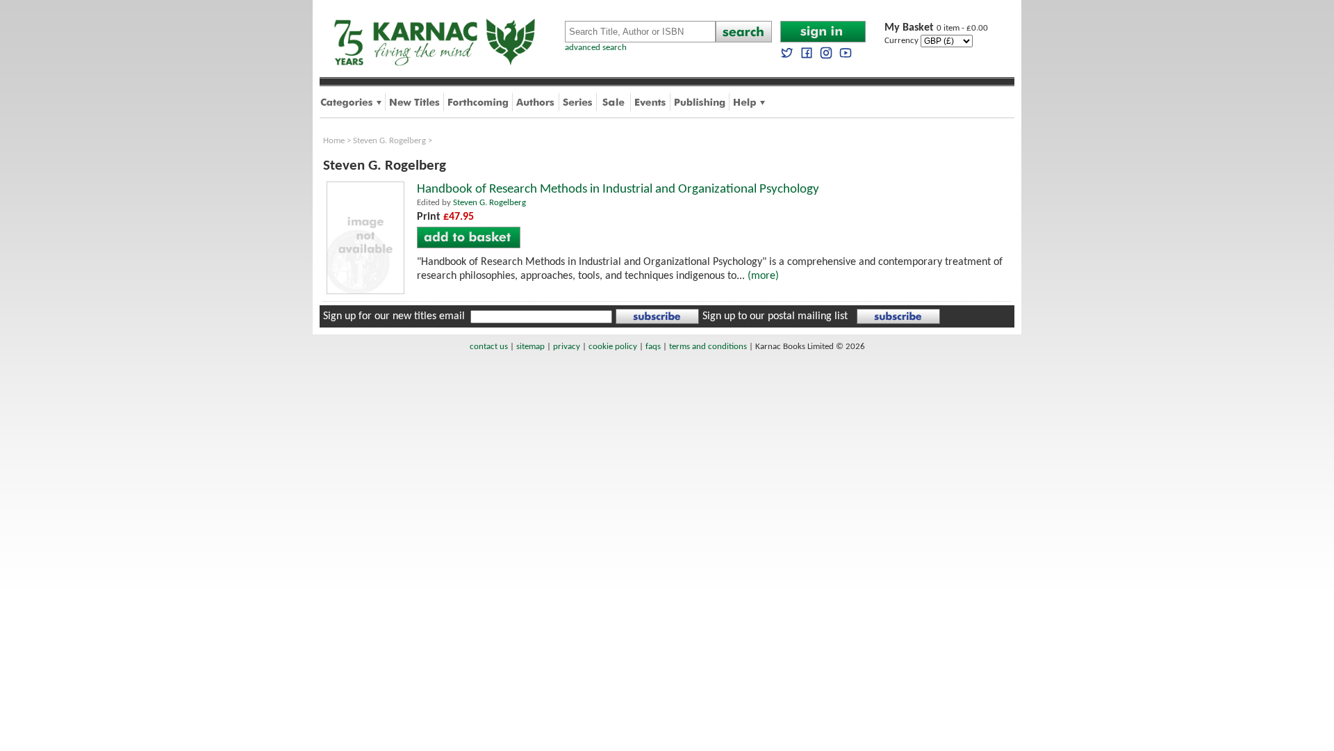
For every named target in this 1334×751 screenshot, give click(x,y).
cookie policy (612, 346)
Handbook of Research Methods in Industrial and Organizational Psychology (618, 189)
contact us (489, 346)
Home (334, 140)
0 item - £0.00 (936, 28)
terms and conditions (708, 346)
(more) (763, 276)
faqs (653, 346)
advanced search (596, 47)
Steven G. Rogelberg (389, 140)
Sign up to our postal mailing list (775, 316)
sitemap (530, 346)
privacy (566, 346)
